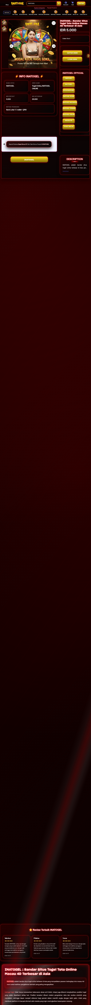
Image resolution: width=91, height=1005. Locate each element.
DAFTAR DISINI (72, 53)
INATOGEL (29, 160)
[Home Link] (17, 3)
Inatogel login (9, 992)
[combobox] (42, 4)
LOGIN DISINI (72, 59)
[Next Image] (54, 46)
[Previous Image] (11, 46)
